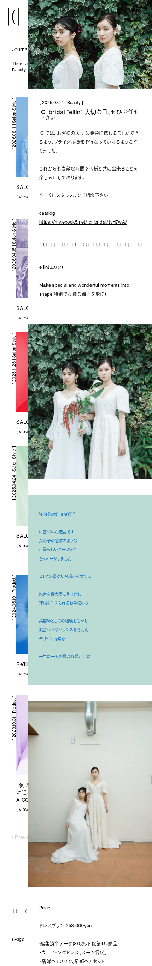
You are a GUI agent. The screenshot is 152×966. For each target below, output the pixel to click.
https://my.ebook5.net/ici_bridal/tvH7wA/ (83, 222)
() (135, 12)
